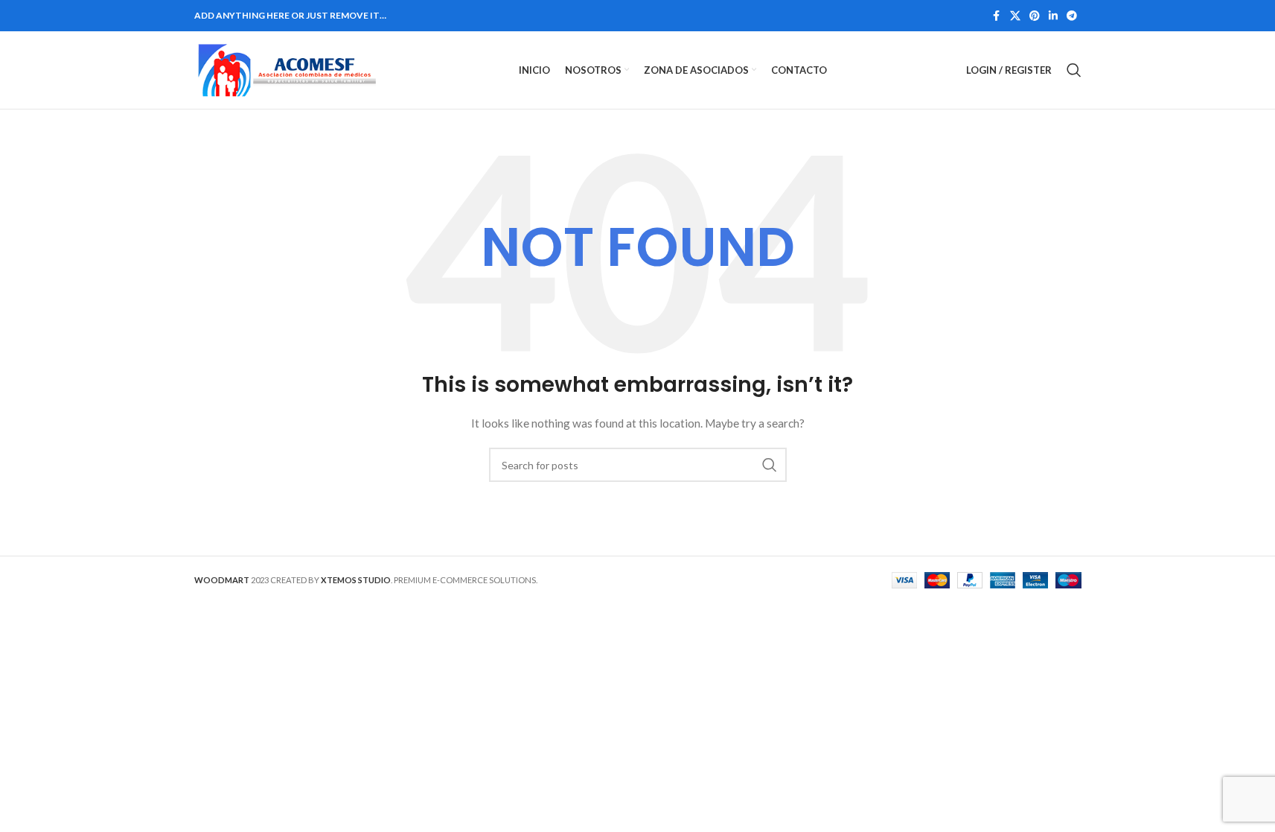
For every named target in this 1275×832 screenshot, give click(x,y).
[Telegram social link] (1071, 16)
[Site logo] (287, 69)
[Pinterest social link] (1034, 16)
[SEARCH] (769, 465)
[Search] (1074, 70)
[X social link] (1015, 16)
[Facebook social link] (997, 16)
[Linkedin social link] (1053, 16)
